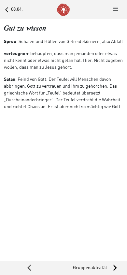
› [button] (95, 268)
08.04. (15, 9)
